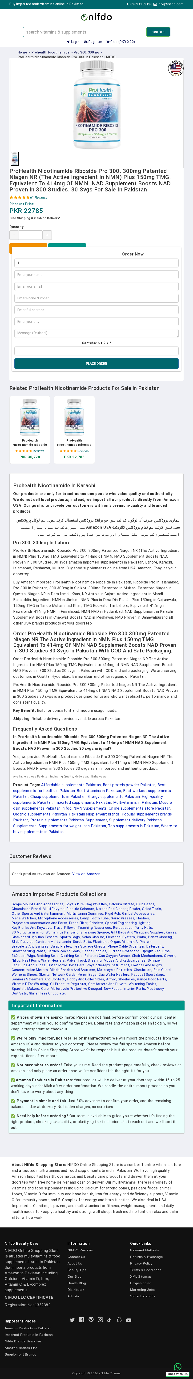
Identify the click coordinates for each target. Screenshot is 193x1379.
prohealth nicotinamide (51, 52)
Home (22, 52)
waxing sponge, (97, 932)
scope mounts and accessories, (38, 904)
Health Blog (77, 1283)
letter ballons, (72, 932)
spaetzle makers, (26, 988)
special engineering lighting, (128, 923)
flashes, (143, 918)
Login (75, 42)
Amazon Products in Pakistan (28, 1328)
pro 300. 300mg (86, 52)
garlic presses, (123, 918)
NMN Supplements (90, 808)
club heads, (145, 904)
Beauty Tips (77, 1270)
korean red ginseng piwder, (118, 909)
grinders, (96, 923)
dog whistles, (97, 904)
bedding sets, (48, 956)
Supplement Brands (20, 1354)
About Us (75, 1263)
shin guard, (162, 970)
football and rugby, (147, 965)
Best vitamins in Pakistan (99, 791)
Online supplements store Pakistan (140, 808)
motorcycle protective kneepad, (77, 988)
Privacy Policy (141, 1263)
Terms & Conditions (145, 1270)
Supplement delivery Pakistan (135, 820)
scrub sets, (82, 942)
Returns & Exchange (146, 1257)
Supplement (96, 820)
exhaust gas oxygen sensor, (108, 956)
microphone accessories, (58, 918)
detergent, (155, 946)
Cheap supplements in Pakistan (58, 796)
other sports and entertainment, (39, 913)
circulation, (143, 970)
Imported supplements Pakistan (82, 802)
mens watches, (24, 918)
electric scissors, (81, 909)
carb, (45, 988)
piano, (142, 937)
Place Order (96, 364)
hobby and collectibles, (86, 979)
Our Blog (75, 1276)
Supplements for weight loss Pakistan (72, 826)
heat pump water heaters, (44, 960)
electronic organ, (107, 942)
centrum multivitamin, (54, 942)
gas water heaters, (114, 974)
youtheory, (156, 988)
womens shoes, (25, 974)
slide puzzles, (23, 942)
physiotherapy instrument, (108, 965)
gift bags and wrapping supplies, (138, 932)
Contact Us (76, 1257)
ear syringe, (151, 960)
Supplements (25, 826)
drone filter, (78, 923)
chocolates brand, (27, 909)
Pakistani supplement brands (94, 814)
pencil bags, (87, 974)
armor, (111, 979)
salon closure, (93, 937)
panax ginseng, (160, 937)
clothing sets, (72, 956)
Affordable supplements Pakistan (71, 785)
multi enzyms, (54, 909)
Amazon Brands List (21, 1348)
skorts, (45, 974)
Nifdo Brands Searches (23, 1341)
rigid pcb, (113, 913)
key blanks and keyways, (32, 927)
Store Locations (142, 1296)
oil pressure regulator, (68, 984)
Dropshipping (140, 1283)
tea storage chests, (90, 946)
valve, (71, 960)
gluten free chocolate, (47, 993)
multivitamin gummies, (85, 913)
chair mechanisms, (147, 956)
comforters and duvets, (108, 984)
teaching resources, (95, 927)
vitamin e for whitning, (30, 984)
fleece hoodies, (94, 951)
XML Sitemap (140, 1276)
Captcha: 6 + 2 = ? (96, 343)
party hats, (144, 927)
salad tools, (152, 909)
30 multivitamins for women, (35, 932)
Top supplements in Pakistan (133, 826)
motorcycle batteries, (115, 970)
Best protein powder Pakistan (129, 785)
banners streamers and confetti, (39, 979)
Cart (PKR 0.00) (122, 42)
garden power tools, (64, 951)
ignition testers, (45, 937)
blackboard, (21, 937)
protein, (146, 942)
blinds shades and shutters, (73, 970)
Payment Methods (144, 1250)
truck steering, (90, 960)
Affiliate (74, 1296)
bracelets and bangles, (30, 946)
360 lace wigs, (24, 956)
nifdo (67, 808)
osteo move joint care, (66, 965)
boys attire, (75, 904)
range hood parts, (152, 979)
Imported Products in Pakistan (29, 1335)
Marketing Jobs (142, 1289)
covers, (170, 956)
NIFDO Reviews (80, 1250)
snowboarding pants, (29, 951)
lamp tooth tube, (95, 918)
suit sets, (20, 993)
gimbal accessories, (138, 913)
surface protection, (125, 951)
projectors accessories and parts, (40, 923)
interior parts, (135, 988)
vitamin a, (130, 942)
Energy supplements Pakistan (114, 796)
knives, (171, 932)
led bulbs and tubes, (29, 965)
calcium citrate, (122, 904)
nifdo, (16, 960)
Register (95, 42)
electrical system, (121, 937)
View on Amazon (86, 874)
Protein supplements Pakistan (57, 820)
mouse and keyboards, (122, 960)
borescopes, (123, 927)
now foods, (113, 988)
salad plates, (61, 946)
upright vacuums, (156, 951)
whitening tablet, (143, 984)
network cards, (64, 974)
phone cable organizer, (126, 946)
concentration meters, (30, 970)
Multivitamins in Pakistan (135, 802)
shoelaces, (127, 979)
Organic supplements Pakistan (40, 814)
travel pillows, (65, 927)
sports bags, (70, 937)
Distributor (76, 1289)
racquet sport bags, (148, 974)
